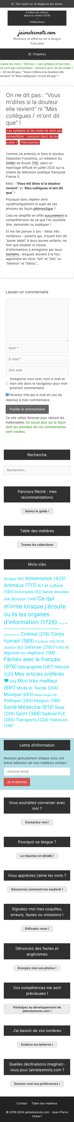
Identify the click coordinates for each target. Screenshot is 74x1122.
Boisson (24, 599)
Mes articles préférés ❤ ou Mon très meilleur (34, 681)
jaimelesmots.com (37, 33)
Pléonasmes (29, 142)
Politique (18, 700)
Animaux (20, 585)
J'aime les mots (10, 64)
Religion (47, 700)
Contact (22, 1103)
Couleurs (45, 641)
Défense (38, 647)
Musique (18, 694)
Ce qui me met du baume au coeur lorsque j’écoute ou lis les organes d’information (36, 629)
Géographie (36, 667)
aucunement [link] (54, 215)
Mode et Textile (37, 687)
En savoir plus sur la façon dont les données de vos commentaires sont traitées (36, 427)
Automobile (28, 592)
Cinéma (35, 634)
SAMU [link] (11, 163)
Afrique (14, 579)
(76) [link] (35, 163)
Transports (32, 719)
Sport (28, 713)
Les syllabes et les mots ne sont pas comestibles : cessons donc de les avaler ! (34, 136)
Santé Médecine (29, 707)
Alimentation (45, 578)
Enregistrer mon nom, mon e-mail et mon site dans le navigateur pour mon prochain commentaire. (39, 383)
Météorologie (45, 695)
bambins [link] (12, 254)
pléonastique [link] (43, 209)
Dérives (29, 64)
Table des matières (44, 1103)
